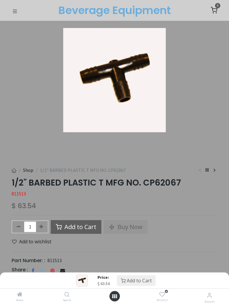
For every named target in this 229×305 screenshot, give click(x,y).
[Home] (19, 295)
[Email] (62, 270)
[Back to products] (207, 170)
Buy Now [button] (129, 227)
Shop (28, 170)
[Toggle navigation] (15, 10)
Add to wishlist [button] (35, 241)
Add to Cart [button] (79, 227)
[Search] (67, 295)
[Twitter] (42, 270)
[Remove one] (18, 227)
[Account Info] (209, 295)
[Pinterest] (52, 270)
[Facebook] (33, 270)
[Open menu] (114, 296)
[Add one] (41, 227)
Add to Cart (139, 280)
